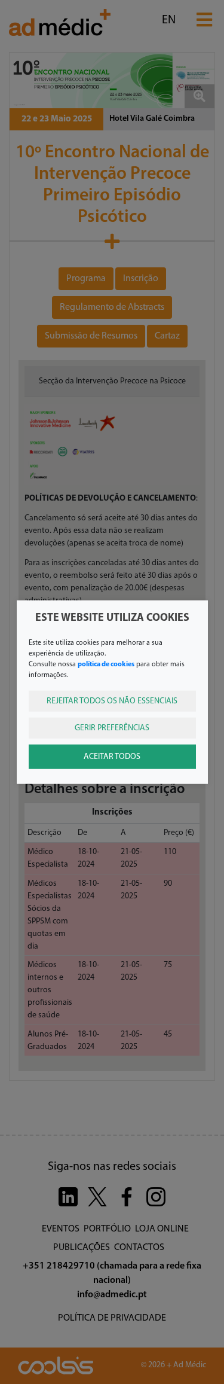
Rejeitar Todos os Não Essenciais (112, 700)
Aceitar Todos (112, 756)
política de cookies (106, 663)
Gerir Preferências (112, 727)
